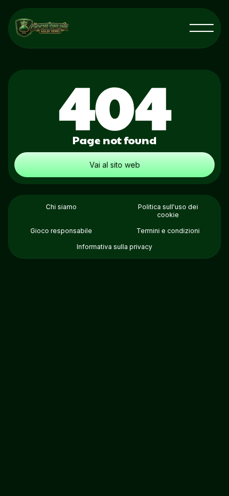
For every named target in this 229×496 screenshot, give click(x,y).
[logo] (42, 28)
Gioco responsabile (61, 231)
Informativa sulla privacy (114, 247)
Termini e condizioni (168, 231)
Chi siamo (61, 207)
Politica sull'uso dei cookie (168, 211)
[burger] (202, 28)
